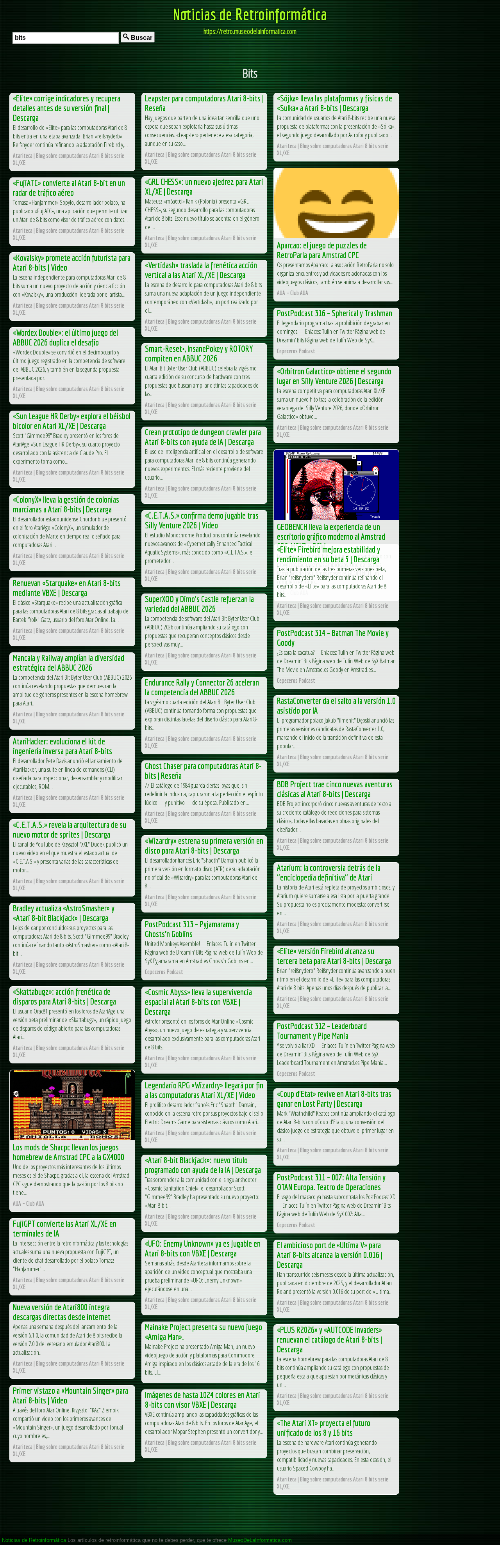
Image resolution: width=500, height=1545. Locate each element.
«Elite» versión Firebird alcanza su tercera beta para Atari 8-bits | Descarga (334, 956)
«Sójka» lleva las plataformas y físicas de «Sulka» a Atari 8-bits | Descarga (334, 103)
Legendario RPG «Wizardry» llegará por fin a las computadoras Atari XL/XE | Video (204, 1090)
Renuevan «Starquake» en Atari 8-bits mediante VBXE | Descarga (67, 587)
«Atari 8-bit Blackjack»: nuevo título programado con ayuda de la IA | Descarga (203, 1165)
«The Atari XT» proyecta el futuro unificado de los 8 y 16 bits (323, 1427)
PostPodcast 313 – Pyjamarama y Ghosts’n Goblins (192, 929)
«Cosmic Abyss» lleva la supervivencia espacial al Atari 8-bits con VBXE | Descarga (198, 1001)
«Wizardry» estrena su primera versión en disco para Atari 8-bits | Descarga (204, 845)
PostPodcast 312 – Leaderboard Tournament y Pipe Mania (322, 1030)
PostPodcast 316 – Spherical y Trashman (334, 313)
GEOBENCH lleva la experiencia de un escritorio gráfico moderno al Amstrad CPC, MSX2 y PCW (331, 536)
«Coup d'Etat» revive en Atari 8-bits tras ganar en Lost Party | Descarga (334, 1098)
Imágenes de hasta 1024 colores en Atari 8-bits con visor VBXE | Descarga (202, 1399)
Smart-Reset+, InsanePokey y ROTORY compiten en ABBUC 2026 (199, 353)
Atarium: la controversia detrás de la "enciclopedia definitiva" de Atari (328, 872)
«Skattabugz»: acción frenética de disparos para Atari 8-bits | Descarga (64, 996)
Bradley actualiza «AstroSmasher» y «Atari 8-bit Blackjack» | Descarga (63, 913)
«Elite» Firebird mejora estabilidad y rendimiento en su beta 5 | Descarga (328, 554)
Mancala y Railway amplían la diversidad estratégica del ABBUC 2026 (68, 662)
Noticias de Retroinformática (250, 14)
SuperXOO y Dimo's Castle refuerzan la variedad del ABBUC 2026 (199, 603)
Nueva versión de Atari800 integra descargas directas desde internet (62, 1312)
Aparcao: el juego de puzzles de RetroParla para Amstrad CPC (322, 250)
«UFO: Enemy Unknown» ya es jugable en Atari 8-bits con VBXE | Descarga (203, 1248)
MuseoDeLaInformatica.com (260, 1540)
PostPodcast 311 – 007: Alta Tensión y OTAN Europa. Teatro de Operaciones (331, 1182)
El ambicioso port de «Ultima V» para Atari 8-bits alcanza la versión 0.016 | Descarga (329, 1254)
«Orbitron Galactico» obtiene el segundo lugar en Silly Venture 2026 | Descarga (334, 376)
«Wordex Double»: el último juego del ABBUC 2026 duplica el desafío (65, 337)
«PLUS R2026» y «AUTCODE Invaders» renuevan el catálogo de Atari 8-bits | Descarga (329, 1339)
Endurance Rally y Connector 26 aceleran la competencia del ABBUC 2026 (202, 687)
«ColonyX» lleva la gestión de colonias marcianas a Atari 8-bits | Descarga (66, 504)
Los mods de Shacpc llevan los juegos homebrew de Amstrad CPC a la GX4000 (68, 1152)
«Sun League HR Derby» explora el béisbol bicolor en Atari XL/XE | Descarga (71, 421)
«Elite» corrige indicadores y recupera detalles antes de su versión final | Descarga (66, 107)
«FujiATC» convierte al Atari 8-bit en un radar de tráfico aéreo (69, 187)
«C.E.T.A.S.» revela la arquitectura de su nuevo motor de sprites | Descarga (69, 829)
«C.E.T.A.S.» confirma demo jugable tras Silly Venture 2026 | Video (202, 520)
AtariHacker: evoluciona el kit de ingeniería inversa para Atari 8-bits (62, 746)
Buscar (140, 37)
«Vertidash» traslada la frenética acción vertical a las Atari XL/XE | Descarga (201, 270)
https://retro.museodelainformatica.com (250, 31)
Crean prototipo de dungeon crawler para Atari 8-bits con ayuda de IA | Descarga (203, 436)
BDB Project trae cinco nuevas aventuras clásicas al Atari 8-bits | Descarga (335, 789)
